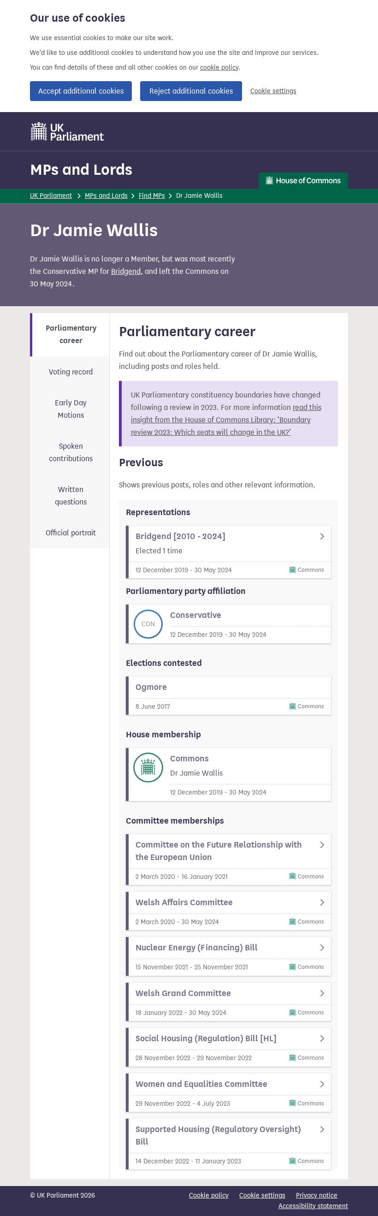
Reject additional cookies (191, 91)
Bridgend (126, 271)
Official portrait (71, 532)
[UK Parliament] (67, 131)
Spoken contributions (71, 452)
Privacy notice (316, 1195)
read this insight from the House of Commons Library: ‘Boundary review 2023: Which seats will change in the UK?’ (226, 420)
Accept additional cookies (81, 91)
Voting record (71, 372)
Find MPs (152, 196)
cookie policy (219, 67)
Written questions (71, 495)
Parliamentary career (71, 334)
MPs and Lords (81, 169)
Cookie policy (209, 1195)
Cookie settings (273, 91)
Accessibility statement (313, 1206)
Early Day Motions (71, 409)
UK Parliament (51, 196)
